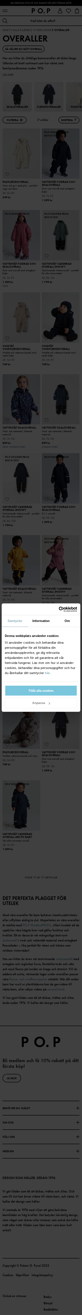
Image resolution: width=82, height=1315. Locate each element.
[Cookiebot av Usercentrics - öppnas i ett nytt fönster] (59, 609)
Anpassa (38, 703)
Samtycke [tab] (15, 621)
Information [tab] (41, 621)
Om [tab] (67, 621)
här (47, 673)
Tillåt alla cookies (41, 690)
